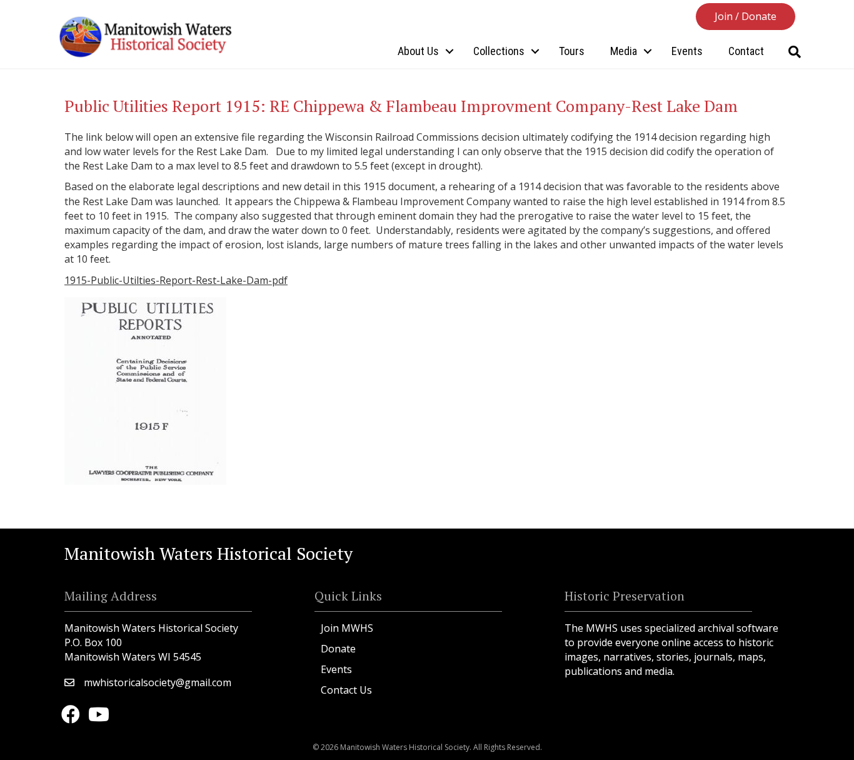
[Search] (794, 52)
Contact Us (346, 690)
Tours (572, 51)
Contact (746, 51)
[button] (745, 17)
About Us (418, 51)
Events (687, 51)
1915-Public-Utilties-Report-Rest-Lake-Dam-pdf (176, 280)
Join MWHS (347, 628)
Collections (499, 51)
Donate (338, 649)
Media (623, 51)
